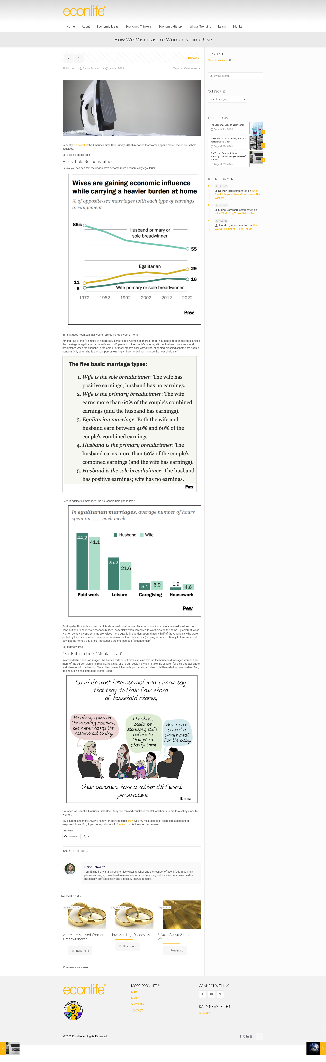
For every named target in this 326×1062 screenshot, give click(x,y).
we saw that (81, 145)
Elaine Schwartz (92, 68)
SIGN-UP (204, 1013)
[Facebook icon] (240, 1036)
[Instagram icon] (251, 1036)
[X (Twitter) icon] (244, 1036)
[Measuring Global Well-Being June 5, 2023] (316, 1048)
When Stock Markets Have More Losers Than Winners (238, 194)
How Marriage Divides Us (130, 934)
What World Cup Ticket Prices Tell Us (237, 213)
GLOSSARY (137, 1004)
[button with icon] (203, 994)
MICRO (135, 998)
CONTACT (137, 1010)
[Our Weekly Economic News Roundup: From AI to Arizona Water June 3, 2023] (10, 1048)
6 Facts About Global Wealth (174, 936)
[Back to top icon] (259, 1036)
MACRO (135, 992)
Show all (195, 58)
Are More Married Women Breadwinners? (83, 936)
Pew (130, 820)
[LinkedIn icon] (247, 1036)
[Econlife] (85, 10)
